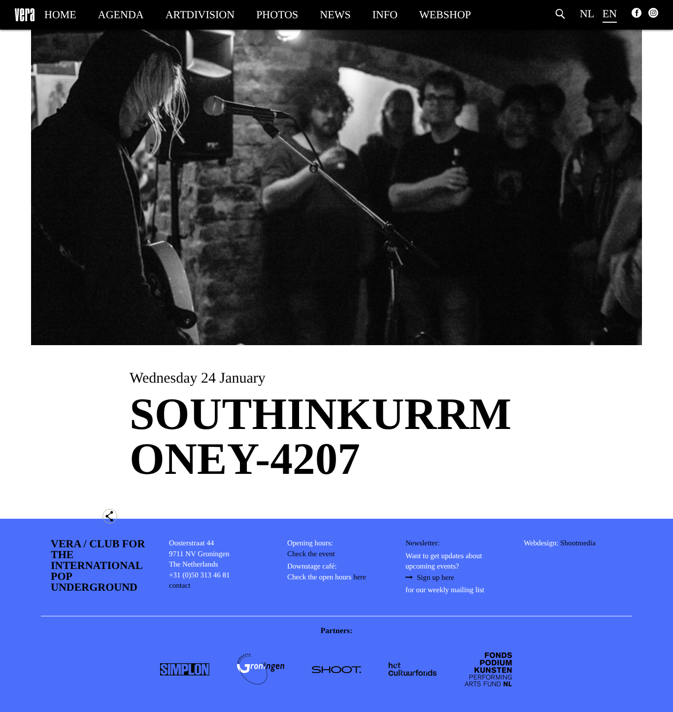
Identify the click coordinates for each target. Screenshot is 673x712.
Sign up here (435, 578)
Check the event (311, 554)
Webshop (445, 14)
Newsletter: (422, 543)
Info (385, 14)
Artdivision (200, 14)
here (359, 577)
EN (610, 13)
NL (587, 13)
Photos (277, 14)
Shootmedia (578, 543)
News (335, 14)
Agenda (121, 14)
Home (60, 14)
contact (179, 586)
